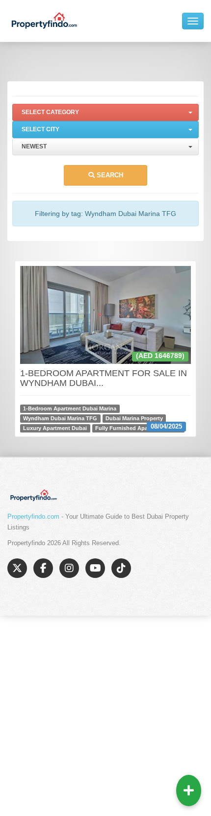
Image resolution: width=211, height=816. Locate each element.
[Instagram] (69, 568)
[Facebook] (43, 568)
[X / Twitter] (17, 568)
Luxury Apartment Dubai (55, 428)
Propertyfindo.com (33, 516)
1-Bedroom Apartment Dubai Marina (69, 408)
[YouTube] (95, 568)
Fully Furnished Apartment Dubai (138, 428)
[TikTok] (121, 568)
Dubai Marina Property (134, 418)
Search (109, 175)
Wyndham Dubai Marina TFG (60, 418)
